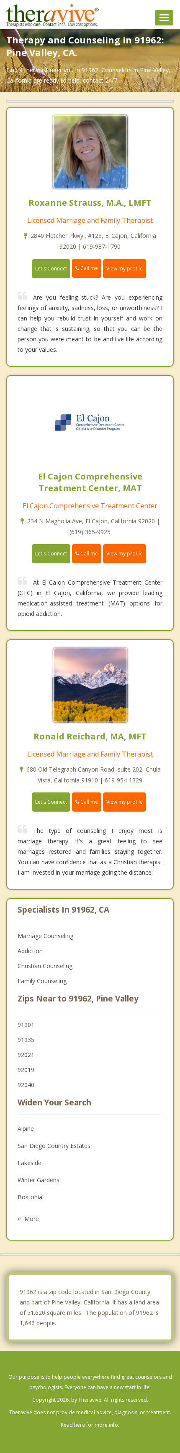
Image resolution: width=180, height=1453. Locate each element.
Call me (88, 268)
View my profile (124, 268)
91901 (26, 1025)
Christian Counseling (45, 966)
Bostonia (30, 1197)
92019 (26, 1070)
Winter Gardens (38, 1180)
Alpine (26, 1129)
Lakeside (29, 1163)
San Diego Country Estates (54, 1146)
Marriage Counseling (45, 936)
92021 (26, 1055)
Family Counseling (42, 981)
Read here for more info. (90, 1424)
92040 (26, 1085)
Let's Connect (51, 268)
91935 (26, 1040)
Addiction (30, 951)
